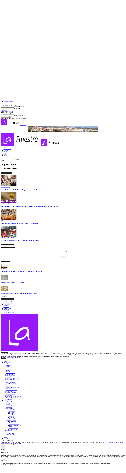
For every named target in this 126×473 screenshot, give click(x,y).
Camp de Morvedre (5, 187)
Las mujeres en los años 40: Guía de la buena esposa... (19, 293)
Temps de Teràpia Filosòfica (12, 397)
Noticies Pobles (7, 149)
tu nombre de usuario (19, 106)
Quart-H (11, 414)
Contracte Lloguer (13, 422)
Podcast (5, 154)
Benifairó (8, 366)
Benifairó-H (12, 412)
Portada (5, 147)
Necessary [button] (3, 459)
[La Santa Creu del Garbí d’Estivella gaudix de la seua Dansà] (8, 185)
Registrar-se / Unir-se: (9, 101)
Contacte (6, 156)
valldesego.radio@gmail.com (13, 357)
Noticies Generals (10, 375)
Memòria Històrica (13, 418)
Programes (6, 150)
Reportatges (9, 395)
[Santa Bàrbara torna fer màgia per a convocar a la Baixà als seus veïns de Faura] (8, 219)
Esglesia (8, 404)
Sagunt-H (11, 417)
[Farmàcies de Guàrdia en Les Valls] (4, 279)
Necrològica (9, 430)
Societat (5, 151)
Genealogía (9, 388)
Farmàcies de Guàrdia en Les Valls (12, 282)
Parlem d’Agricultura (11, 392)
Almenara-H (12, 409)
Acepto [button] (100, 442)
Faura (2, 220)
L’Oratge (11, 426)
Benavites (8, 365)
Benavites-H (12, 411)
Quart (7, 369)
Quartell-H (11, 416)
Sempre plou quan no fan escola (8, 237)
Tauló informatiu (13, 429)
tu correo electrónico (18, 115)
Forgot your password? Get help (8, 111)
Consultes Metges (13, 421)
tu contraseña (17, 108)
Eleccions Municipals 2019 (12, 378)
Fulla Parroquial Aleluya (6, 203)
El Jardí (8, 403)
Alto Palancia (9, 374)
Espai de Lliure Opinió (11, 405)
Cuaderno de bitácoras (11, 384)
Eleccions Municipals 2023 (12, 379)
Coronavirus (9, 377)
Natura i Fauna (9, 391)
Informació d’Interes (11, 420)
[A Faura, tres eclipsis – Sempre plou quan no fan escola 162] (8, 236)
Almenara (8, 363)
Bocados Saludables (11, 383)
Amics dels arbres (10, 382)
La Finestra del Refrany (11, 390)
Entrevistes (8, 386)
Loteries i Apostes (13, 428)
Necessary (4, 460)
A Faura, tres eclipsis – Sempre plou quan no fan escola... (20, 240)
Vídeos (5, 155)
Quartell (8, 370)
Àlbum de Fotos (10, 401)
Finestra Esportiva (10, 434)
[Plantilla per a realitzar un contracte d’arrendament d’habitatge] (4, 268)
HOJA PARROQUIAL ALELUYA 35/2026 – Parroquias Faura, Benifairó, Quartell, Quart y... (30, 206)
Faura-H (11, 413)
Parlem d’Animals (10, 394)
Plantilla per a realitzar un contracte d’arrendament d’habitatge (21, 271)
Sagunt (8, 371)
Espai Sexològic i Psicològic (12, 387)
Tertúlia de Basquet (10, 433)
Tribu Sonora (9, 399)
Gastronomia (9, 407)
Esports (5, 153)
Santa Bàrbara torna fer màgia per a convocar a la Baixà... (20, 223)
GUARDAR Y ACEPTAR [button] (7, 464)
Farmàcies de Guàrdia (14, 424)
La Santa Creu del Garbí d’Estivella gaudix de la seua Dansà (21, 190)
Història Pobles (9, 408)
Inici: (2, 160)
